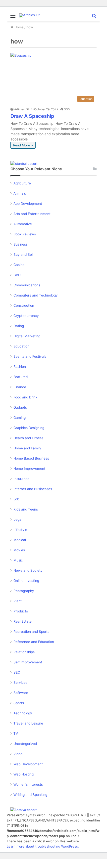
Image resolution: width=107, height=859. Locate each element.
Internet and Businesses (32, 489)
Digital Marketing (26, 336)
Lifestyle (20, 530)
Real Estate (22, 621)
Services (20, 683)
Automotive (22, 224)
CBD (17, 275)
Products (20, 611)
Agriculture (22, 183)
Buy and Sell (23, 255)
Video (17, 754)
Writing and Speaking (30, 795)
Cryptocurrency (26, 316)
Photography (23, 591)
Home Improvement (29, 469)
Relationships (24, 652)
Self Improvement (27, 662)
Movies (19, 550)
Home (18, 27)
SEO (16, 672)
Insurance (21, 479)
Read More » (23, 145)
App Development (27, 204)
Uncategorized (25, 744)
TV (15, 733)
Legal (17, 519)
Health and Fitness (28, 438)
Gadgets (20, 407)
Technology (22, 713)
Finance (19, 387)
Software (20, 693)
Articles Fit (21, 109)
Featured (20, 377)
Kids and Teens (25, 509)
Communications (26, 285)
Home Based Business (31, 458)
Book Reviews (24, 234)
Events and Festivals (29, 356)
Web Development (28, 764)
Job (16, 499)
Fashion (19, 367)
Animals (19, 193)
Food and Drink (25, 397)
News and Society (28, 570)
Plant (17, 601)
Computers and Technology (35, 295)
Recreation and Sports (31, 632)
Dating (18, 326)
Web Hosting (23, 774)
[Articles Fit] (29, 15)
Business (20, 244)
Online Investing (26, 581)
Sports (18, 703)
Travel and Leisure (28, 723)
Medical (19, 540)
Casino (18, 265)
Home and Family (27, 448)
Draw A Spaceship (32, 116)
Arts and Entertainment (32, 214)
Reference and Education (33, 642)
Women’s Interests (28, 784)
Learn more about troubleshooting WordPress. (43, 846)
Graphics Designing (28, 428)
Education (21, 346)
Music (18, 560)
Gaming (19, 418)
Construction (23, 305)
